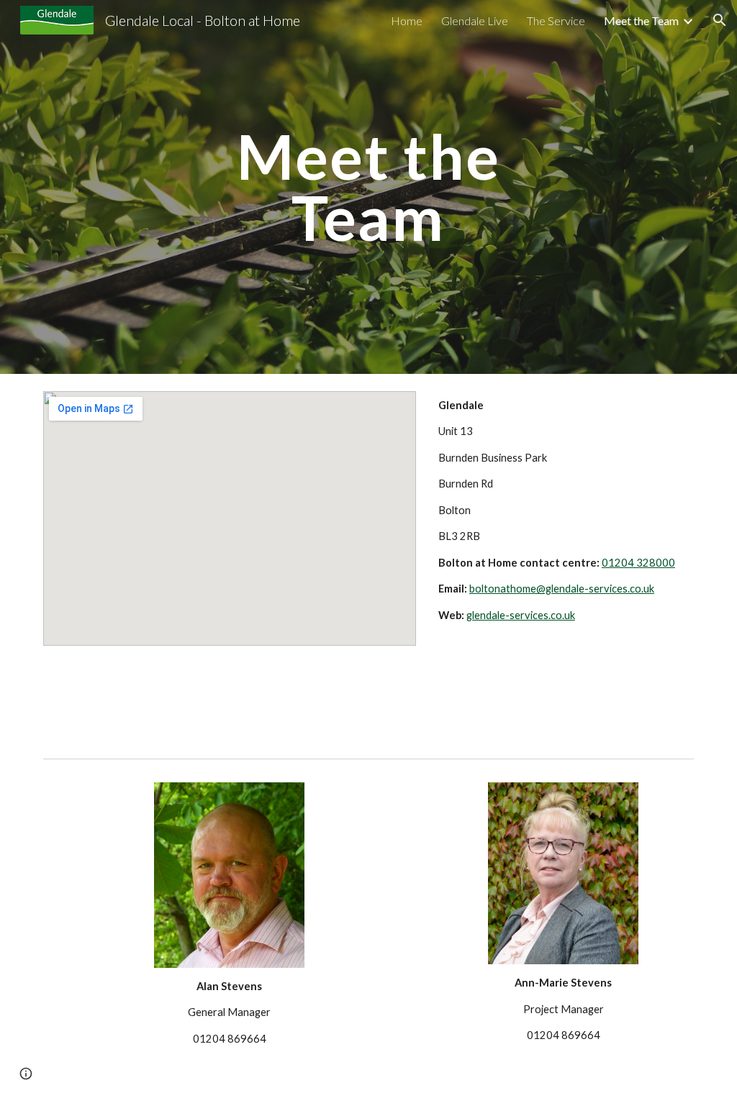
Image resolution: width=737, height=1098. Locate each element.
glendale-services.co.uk (520, 615)
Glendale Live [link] (474, 20)
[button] (719, 20)
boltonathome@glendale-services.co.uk (561, 588)
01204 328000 (638, 563)
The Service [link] (556, 20)
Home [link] (406, 20)
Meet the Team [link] (641, 20)
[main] (368, 187)
